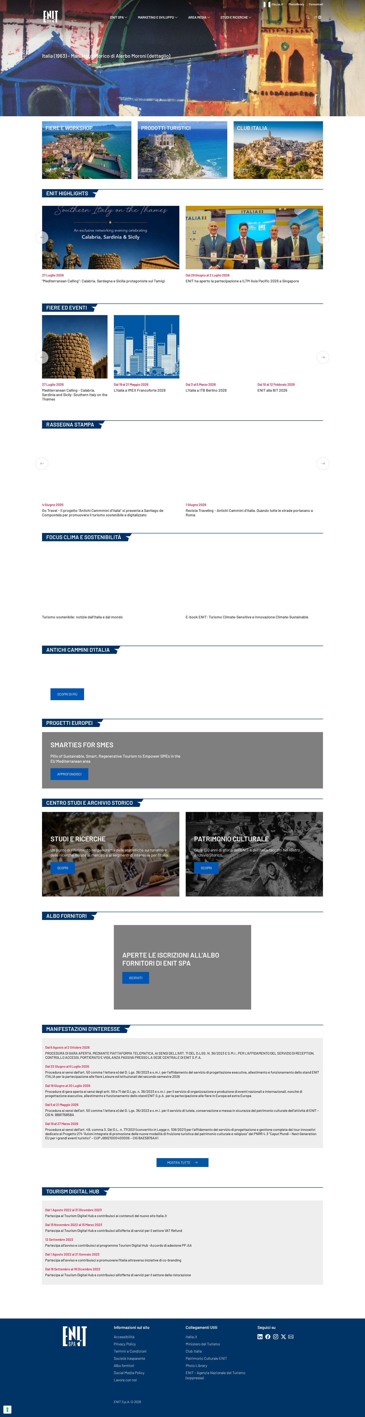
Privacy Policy (125, 1344)
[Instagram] (276, 1337)
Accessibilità (124, 1336)
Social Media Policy (129, 1372)
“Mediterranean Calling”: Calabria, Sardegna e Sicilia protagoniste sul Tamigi (103, 281)
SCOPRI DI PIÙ (67, 694)
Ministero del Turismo (203, 1344)
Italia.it (191, 1336)
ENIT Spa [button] (117, 17)
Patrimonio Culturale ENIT (206, 1358)
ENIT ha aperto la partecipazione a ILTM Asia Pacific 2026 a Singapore (242, 281)
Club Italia (194, 1351)
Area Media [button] (197, 17)
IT (316, 17)
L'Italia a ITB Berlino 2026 (206, 390)
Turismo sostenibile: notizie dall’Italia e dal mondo (82, 617)
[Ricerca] (307, 17)
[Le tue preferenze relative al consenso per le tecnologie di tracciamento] (7, 1410)
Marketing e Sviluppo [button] (156, 17)
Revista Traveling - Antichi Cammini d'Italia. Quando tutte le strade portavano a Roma (249, 512)
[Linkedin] (260, 1337)
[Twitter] (284, 1337)
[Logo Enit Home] (50, 17)
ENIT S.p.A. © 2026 (127, 1402)
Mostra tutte (179, 1162)
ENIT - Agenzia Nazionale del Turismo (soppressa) (215, 1375)
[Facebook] (268, 1337)
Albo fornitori (124, 1365)
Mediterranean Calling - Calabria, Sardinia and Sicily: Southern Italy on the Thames (74, 394)
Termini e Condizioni (130, 1351)
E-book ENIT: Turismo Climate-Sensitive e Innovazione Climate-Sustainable (247, 617)
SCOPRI (62, 868)
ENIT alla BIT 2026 (272, 390)
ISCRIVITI (135, 978)
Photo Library (196, 1365)
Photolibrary (297, 4)
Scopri (50, 170)
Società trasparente (129, 1358)
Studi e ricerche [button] (234, 17)
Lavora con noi (125, 1379)
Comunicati (316, 4)
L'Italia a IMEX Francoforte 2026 (140, 390)
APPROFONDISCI (69, 774)
